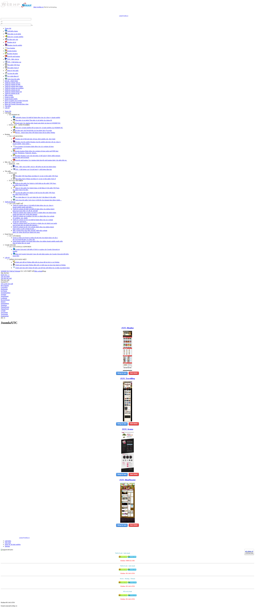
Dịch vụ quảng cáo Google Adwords (16, 100)
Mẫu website (9, 95)
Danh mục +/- (5, 275)
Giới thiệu (8, 541)
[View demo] (133, 375)
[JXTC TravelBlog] (127, 421)
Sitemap (7, 546)
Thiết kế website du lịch (12, 90)
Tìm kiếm (8, 106)
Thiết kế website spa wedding (14, 88)
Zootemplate (5, 316)
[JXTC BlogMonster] (127, 522)
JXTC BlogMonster (127, 480)
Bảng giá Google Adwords (13, 102)
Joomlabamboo (5, 293)
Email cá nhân (9, 97)
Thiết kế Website (10, 202)
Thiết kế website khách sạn (13, 91)
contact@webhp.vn (123, 15)
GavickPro (4, 287)
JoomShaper (5, 296)
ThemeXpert (5, 309)
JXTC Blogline (127, 328)
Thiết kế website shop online (14, 86)
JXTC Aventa (127, 429)
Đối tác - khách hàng (11, 81)
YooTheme (4, 312)
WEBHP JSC (5, 271)
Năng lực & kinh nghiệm (13, 544)
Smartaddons (5, 303)
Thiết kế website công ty (12, 82)
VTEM (3, 310)
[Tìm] (1, 21)
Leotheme (4, 298)
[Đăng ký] (122, 375)
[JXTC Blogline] (127, 370)
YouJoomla (4, 314)
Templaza (4, 305)
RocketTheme (5, 300)
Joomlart (3, 294)
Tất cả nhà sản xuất (7, 284)
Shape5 (3, 302)
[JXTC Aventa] (127, 471)
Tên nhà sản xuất (6, 278)
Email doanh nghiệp (11, 99)
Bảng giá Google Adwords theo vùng (16, 104)
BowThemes (5, 285)
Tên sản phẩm (5, 276)
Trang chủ (8, 28)
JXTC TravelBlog (127, 378)
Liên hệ (7, 108)
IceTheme (4, 291)
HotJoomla (4, 289)
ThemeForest (5, 307)
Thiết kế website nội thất (12, 84)
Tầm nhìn (8, 543)
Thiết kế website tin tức (12, 93)
